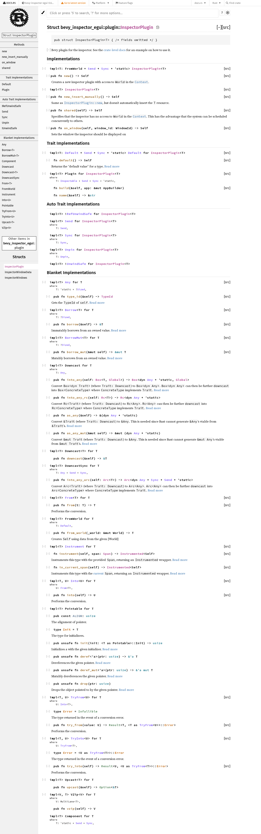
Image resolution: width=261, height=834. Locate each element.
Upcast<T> (8, 222)
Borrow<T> (8, 150)
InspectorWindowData (18, 272)
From (69, 497)
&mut (119, 352)
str (93, 195)
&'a (132, 656)
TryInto (77, 738)
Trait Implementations (19, 77)
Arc (106, 480)
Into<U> (6, 200)
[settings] (227, 13)
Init (67, 629)
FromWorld (8, 189)
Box (98, 380)
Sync (5, 117)
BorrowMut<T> (10, 155)
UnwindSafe (76, 264)
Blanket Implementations (19, 138)
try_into (74, 766)
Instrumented (131, 554)
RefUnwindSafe (79, 214)
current (98, 573)
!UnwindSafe (9, 128)
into (71, 595)
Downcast (8, 166)
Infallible (87, 711)
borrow (72, 324)
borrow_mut (76, 352)
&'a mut (143, 670)
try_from (74, 725)
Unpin (5, 122)
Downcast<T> (10, 172)
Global (114, 380)
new (4, 51)
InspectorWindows (16, 277)
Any (4, 144)
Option (105, 787)
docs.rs (198, 3)
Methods (19, 44)
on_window (8, 62)
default (66, 160)
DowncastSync (10, 178)
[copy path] (157, 27)
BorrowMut (73, 337)
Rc (103, 397)
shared (6, 68)
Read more (111, 166)
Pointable (8, 205)
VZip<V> (6, 227)
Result (114, 725)
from (71, 505)
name (63, 195)
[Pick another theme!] (42, 12)
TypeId (107, 296)
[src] (226, 27)
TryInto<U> (8, 216)
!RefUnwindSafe (11, 106)
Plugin (5, 89)
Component (9, 161)
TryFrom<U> (9, 211)
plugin (19, 248)
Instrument (8, 194)
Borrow (70, 310)
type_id (73, 296)
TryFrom (77, 697)
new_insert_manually (15, 57)
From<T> (7, 183)
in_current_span (73, 567)
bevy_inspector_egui (18, 243)
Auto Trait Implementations (19, 99)
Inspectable (68, 180)
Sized (81, 289)
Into (74, 581)
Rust (214, 3)
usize (91, 616)
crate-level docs (115, 50)
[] (219, 27)
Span (107, 554)
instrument (68, 554)
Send (5, 111)
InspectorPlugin (14, 266)
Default (6, 84)
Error (68, 711)
